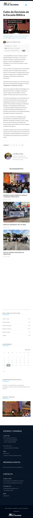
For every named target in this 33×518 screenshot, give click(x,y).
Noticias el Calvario (13, 48)
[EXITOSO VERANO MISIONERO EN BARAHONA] (16, 240)
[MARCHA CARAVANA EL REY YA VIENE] (16, 212)
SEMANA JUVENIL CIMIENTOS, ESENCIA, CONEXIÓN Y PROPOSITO (15, 196)
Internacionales (6, 322)
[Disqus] (16, 285)
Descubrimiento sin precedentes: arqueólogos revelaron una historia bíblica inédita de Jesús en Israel (16, 387)
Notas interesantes (6, 325)
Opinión (4, 335)
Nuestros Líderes (6, 332)
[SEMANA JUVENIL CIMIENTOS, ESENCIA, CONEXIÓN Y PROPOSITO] (16, 183)
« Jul (3, 371)
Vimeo (24, 38)
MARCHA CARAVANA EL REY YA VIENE (14, 224)
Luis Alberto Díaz (15, 42)
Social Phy (4, 385)
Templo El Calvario (16, 38)
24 (4, 365)
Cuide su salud (5, 318)
